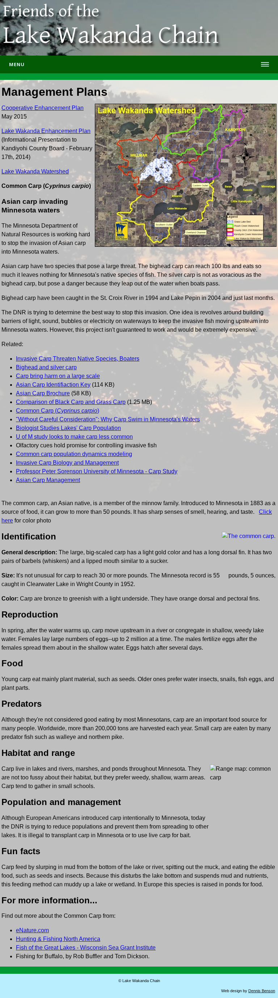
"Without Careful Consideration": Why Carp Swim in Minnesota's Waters (108, 419)
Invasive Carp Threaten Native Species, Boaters (77, 359)
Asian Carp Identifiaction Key (53, 385)
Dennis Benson (261, 991)
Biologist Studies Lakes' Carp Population (68, 428)
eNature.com (32, 930)
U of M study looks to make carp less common (74, 437)
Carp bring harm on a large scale (58, 376)
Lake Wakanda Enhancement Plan (45, 131)
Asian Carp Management (48, 480)
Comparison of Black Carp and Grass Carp (71, 402)
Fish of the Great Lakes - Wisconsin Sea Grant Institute (86, 948)
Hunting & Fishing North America (58, 939)
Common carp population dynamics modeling (74, 454)
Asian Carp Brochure (43, 393)
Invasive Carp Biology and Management (67, 463)
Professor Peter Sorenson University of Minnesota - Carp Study (96, 471)
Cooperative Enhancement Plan (42, 108)
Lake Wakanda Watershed (35, 171)
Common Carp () (57, 411)
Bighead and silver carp (46, 367)
